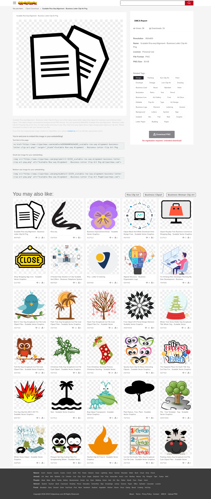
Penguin (149, 476)
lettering (169, 107)
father (123, 480)
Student (44, 484)
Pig (144, 476)
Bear (47, 476)
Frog (106, 476)
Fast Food (68, 487)
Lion (126, 476)
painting (151, 78)
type (162, 102)
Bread (134, 487)
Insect (121, 476)
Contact (156, 494)
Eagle (89, 476)
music (155, 88)
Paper (130, 484)
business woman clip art (181, 195)
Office (135, 484)
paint (177, 78)
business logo (141, 107)
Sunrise (117, 473)
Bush (136, 473)
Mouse (138, 476)
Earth (74, 473)
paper (166, 122)
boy (118, 480)
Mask (43, 480)
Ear (87, 480)
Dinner (116, 487)
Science (123, 484)
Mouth (129, 480)
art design (174, 102)
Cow (74, 476)
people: (36, 480)
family (59, 480)
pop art (151, 102)
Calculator (150, 484)
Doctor (82, 480)
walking (98, 480)
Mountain (124, 473)
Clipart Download (32, 9)
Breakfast (43, 487)
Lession (158, 484)
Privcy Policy (147, 494)
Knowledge (109, 484)
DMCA (163, 494)
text (162, 92)
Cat (63, 476)
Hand (146, 480)
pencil (172, 92)
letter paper (140, 122)
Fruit (75, 487)
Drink (62, 487)
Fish (102, 476)
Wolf (166, 476)
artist (179, 88)
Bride (53, 480)
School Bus (95, 484)
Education (86, 484)
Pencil (79, 484)
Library (117, 484)
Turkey (161, 476)
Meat (80, 487)
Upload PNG (173, 494)
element (156, 107)
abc (149, 117)
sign (177, 112)
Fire (79, 473)
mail (168, 117)
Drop (147, 473)
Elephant (96, 476)
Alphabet (142, 484)
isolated (139, 117)
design (138, 78)
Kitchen (109, 487)
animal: (36, 476)
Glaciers (91, 473)
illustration (140, 92)
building (155, 122)
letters (154, 112)
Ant (43, 476)
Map (102, 484)
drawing (180, 83)
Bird (51, 476)
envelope (139, 83)
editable (139, 102)
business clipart (153, 195)
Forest (153, 473)
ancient (182, 107)
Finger (140, 480)
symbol (166, 112)
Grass (97, 473)
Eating (128, 487)
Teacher (51, 484)
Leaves (56, 473)
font (169, 97)
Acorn (43, 473)
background (140, 112)
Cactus (62, 473)
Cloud (142, 473)
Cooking (140, 487)
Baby (48, 480)
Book (57, 484)
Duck (84, 476)
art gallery (157, 97)
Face (134, 480)
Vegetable (102, 487)
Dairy (50, 487)
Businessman (74, 480)
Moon (111, 473)
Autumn (49, 473)
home (105, 480)
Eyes (92, 480)
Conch (69, 473)
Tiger (155, 476)
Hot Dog (147, 487)
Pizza (122, 487)
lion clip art (166, 83)
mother (65, 480)
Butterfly (57, 476)
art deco (180, 97)
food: (35, 487)
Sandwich (86, 487)
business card (141, 88)
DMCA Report (140, 21)
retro (152, 92)
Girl (114, 480)
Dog (79, 476)
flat (159, 117)
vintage (152, 83)
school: (36, 484)
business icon (141, 97)
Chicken (68, 476)
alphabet (167, 88)
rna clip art (133, 195)
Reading (72, 484)
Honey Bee (113, 476)
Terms (138, 494)
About (131, 494)
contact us (71, 131)
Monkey (132, 476)
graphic (179, 117)
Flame (84, 473)
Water (131, 473)
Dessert (55, 487)
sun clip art (164, 78)
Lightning (104, 473)
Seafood (94, 487)
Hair (109, 480)
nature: (36, 473)
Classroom (64, 484)
